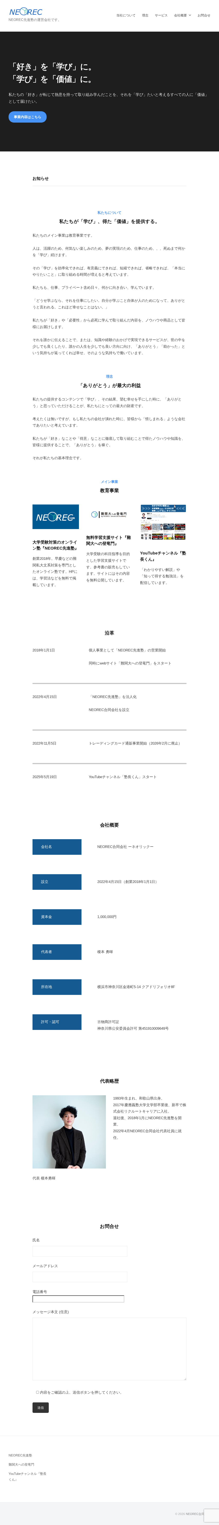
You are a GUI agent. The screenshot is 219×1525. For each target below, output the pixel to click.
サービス (161, 15)
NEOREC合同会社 (198, 1514)
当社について (126, 15)
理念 (145, 15)
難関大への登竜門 (21, 1464)
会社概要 (180, 15)
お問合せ (204, 15)
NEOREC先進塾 (20, 1455)
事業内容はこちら (27, 117)
